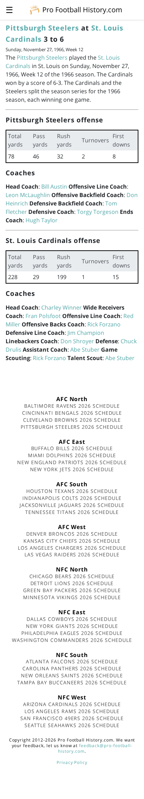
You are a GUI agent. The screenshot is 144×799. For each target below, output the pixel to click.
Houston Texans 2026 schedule (72, 491)
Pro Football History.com (82, 9)
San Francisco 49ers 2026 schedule (72, 718)
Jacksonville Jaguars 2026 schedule (72, 505)
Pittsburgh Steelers (42, 28)
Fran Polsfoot (43, 316)
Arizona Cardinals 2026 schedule (72, 704)
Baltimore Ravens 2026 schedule (72, 405)
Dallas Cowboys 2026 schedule (72, 619)
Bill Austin (54, 186)
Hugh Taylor (42, 220)
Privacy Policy (72, 762)
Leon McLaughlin (28, 195)
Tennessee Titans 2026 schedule (72, 512)
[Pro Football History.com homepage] (34, 9)
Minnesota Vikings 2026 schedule (72, 597)
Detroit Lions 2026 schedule (72, 583)
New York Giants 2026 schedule (72, 626)
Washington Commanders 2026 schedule (72, 640)
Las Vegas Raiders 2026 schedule (72, 554)
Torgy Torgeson (97, 212)
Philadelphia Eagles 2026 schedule (72, 633)
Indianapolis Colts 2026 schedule (72, 498)
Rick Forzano (104, 324)
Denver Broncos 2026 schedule (72, 533)
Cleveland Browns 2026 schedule (72, 420)
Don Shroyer (77, 341)
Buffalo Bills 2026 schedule (72, 448)
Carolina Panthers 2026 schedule (72, 668)
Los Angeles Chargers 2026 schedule (72, 547)
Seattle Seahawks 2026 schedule (72, 725)
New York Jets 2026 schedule (72, 469)
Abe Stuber (85, 349)
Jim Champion (85, 333)
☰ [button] (9, 9)
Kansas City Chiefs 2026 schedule (72, 540)
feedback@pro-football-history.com (95, 748)
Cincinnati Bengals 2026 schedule (72, 412)
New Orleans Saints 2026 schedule (72, 675)
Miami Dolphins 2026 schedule (72, 455)
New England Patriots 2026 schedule (72, 462)
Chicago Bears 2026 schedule (72, 576)
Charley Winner (61, 307)
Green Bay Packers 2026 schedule (72, 590)
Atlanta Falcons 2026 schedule (72, 661)
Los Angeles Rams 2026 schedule (72, 711)
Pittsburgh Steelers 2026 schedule (72, 427)
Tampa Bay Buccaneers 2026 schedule (72, 682)
